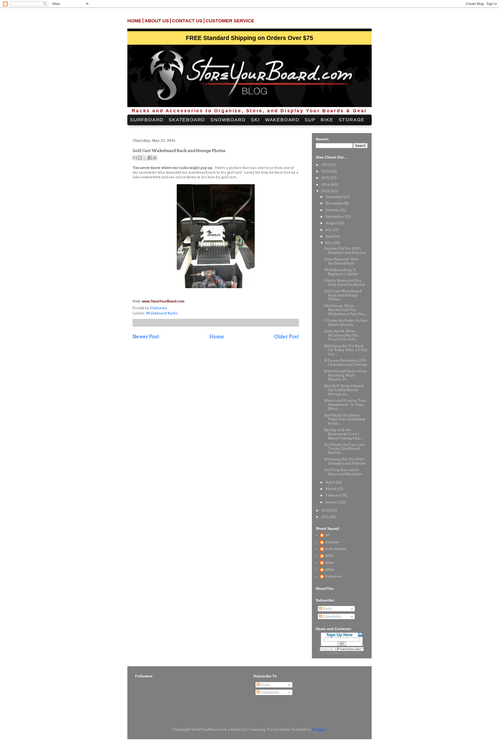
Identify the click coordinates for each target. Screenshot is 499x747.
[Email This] (134, 157)
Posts (327, 609)
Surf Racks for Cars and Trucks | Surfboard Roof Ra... (344, 449)
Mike (329, 563)
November (334, 203)
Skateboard (187, 119)
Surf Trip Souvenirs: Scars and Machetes (343, 472)
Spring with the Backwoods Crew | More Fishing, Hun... (343, 434)
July (329, 230)
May (329, 243)
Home (134, 20)
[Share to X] (144, 157)
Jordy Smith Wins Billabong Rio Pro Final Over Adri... (341, 335)
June (329, 236)
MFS (329, 556)
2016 (325, 171)
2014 (325, 185)
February (333, 495)
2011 (325, 517)
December (334, 197)
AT (327, 535)
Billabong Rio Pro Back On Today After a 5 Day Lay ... (345, 350)
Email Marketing (335, 653)
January (332, 502)
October (332, 210)
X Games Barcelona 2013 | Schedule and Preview (345, 363)
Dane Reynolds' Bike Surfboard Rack (341, 261)
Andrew (332, 542)
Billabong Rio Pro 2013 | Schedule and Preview (345, 461)
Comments (332, 616)
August (332, 223)
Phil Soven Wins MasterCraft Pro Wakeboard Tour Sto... (345, 310)
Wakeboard (282, 119)
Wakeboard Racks (162, 313)
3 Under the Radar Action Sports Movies (345, 323)
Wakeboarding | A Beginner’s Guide (340, 272)
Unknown (333, 576)
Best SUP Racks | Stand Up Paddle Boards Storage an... (343, 390)
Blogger (318, 729)
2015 (325, 178)
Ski (255, 119)
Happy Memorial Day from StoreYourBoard (344, 283)
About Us (157, 20)
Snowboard (228, 119)
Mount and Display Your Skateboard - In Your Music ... (345, 405)
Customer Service (230, 20)
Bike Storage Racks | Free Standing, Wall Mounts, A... (345, 375)
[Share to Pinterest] (154, 157)
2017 (325, 165)
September (335, 217)
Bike (327, 119)
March (331, 489)
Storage (352, 119)
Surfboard (146, 119)
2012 (325, 510)
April (330, 482)
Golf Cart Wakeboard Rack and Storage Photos (343, 295)
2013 (325, 191)
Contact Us (187, 20)
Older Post (286, 336)
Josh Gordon (335, 549)
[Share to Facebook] (149, 157)
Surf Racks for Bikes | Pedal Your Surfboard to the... (344, 419)
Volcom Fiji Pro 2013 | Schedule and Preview (345, 251)
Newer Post (146, 336)
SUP (310, 119)
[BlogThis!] (139, 157)
